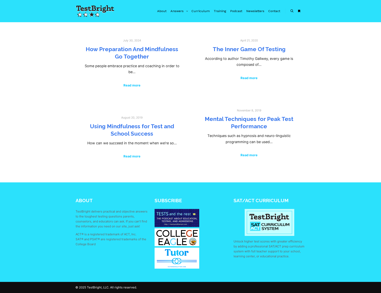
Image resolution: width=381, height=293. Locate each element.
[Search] (291, 11)
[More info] (299, 11)
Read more (131, 85)
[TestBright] (95, 11)
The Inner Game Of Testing (249, 49)
